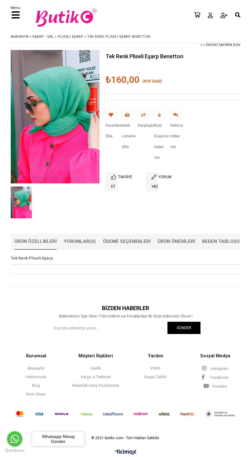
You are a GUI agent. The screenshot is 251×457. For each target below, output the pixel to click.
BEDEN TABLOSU (221, 241)
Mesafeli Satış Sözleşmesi (95, 385)
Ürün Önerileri (176, 241)
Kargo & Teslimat (96, 376)
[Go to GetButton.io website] (14, 451)
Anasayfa (36, 368)
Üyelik (95, 368)
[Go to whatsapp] (14, 439)
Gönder (184, 328)
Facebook (218, 377)
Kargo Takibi (155, 376)
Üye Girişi (210, 15)
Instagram (219, 368)
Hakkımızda (36, 376)
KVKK (155, 368)
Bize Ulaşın (36, 394)
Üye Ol (223, 15)
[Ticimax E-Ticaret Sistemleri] (126, 452)
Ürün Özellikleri (35, 241)
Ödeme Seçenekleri (127, 241)
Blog (36, 385)
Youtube (219, 386)
